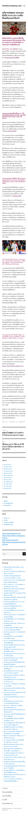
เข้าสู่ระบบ (6, 518)
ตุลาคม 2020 (7, 488)
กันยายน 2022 (8, 466)
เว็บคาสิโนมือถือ (6, 796)
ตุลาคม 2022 (7, 464)
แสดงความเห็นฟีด (9, 522)
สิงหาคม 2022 (8, 469)
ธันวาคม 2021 (8, 486)
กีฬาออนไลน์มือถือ (7, 792)
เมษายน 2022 (8, 477)
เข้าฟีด (5, 520)
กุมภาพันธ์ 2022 (8, 482)
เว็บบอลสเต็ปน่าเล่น (7, 803)
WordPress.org (8, 524)
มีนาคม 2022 (7, 479)
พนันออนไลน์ (22, 421)
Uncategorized (8, 503)
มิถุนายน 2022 (8, 473)
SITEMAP (5, 788)
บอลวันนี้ (4, 799)
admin (6, 421)
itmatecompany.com (12, 6)
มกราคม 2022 (8, 484)
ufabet (6, 501)
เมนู (24, 5)
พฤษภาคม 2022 (8, 475)
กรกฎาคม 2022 (8, 471)
